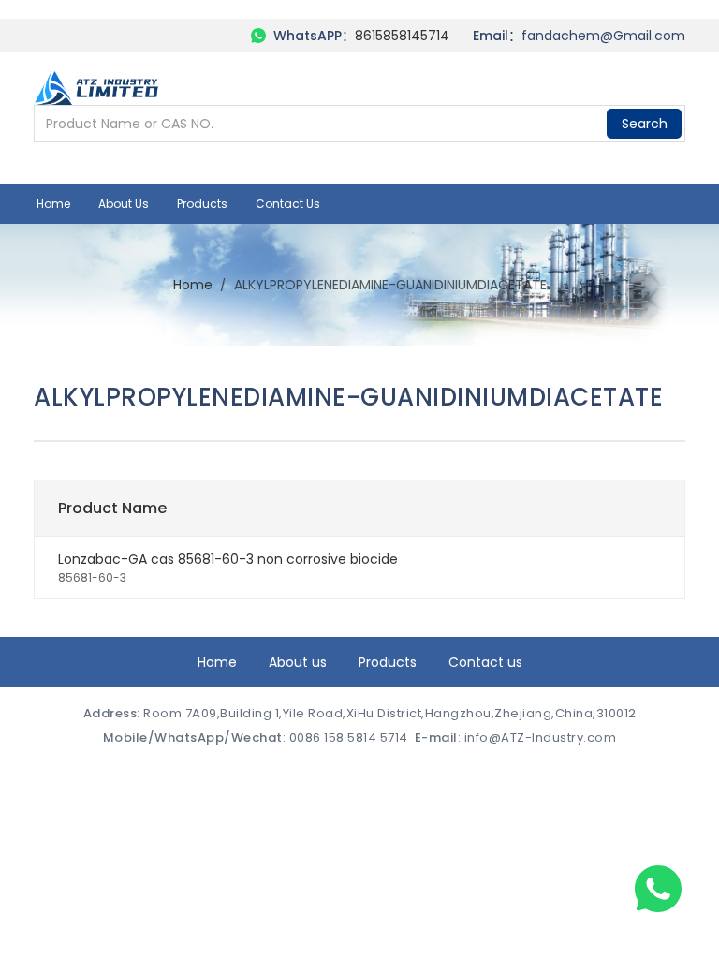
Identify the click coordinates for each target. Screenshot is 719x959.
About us (123, 204)
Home (53, 204)
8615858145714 (402, 35)
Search (645, 123)
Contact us (288, 204)
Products (202, 204)
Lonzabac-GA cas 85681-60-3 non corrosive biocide (228, 559)
